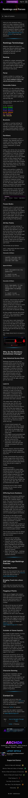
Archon (14, 742)
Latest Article (14, 751)
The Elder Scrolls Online (13, 781)
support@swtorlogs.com (15, 32)
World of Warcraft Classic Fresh (13, 775)
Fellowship (13, 788)
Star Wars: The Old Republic (13, 784)
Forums (13, 747)
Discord (10, 34)
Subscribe (20, 747)
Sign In (22, 1)
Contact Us (4, 745)
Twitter (11, 707)
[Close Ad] (24, 727)
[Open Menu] (26, 2)
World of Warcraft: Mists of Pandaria (13, 768)
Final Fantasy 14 (12, 778)
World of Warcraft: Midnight (13, 765)
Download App (12, 2)
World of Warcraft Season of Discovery (13, 771)
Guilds (10, 724)
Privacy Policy (13, 745)
